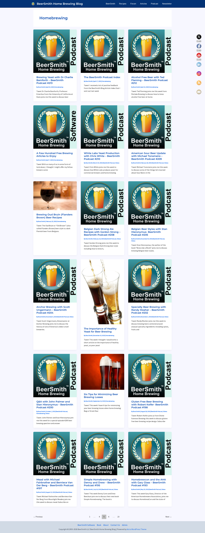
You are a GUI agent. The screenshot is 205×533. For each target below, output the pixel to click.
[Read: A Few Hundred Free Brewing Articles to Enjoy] (55, 126)
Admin (124, 525)
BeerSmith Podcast (109, 163)
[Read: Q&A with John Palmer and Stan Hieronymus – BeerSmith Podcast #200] (55, 375)
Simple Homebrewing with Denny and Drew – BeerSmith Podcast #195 (102, 482)
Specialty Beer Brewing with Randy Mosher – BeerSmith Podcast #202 (148, 310)
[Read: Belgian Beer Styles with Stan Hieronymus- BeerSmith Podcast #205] (150, 202)
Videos (117, 163)
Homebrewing (59, 87)
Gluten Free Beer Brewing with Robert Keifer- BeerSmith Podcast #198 (149, 404)
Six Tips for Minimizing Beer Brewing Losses (101, 396)
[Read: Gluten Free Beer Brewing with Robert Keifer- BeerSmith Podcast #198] (150, 375)
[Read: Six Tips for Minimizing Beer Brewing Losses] (102, 371)
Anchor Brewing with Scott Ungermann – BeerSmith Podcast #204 (53, 310)
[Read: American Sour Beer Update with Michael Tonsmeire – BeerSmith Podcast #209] (150, 126)
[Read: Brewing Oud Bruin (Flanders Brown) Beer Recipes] (55, 195)
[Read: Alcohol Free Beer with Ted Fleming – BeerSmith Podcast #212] (150, 51)
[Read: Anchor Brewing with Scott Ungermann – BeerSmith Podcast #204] (55, 280)
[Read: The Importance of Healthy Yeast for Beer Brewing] (102, 291)
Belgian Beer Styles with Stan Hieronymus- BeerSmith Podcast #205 (149, 232)
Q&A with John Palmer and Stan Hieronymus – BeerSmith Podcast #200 (54, 404)
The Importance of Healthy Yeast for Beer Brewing (100, 330)
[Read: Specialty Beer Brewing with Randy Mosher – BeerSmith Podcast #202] (150, 280)
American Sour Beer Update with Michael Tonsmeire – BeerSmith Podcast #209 (148, 156)
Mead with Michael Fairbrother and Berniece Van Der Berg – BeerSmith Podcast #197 (55, 484)
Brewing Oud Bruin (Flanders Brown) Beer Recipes (54, 216)
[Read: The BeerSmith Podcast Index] (102, 51)
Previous (38, 516)
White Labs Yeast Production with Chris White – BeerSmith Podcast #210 (102, 156)
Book (99, 525)
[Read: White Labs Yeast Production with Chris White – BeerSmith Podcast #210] (102, 126)
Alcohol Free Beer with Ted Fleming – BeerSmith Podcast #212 (149, 80)
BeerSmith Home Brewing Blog (60, 3)
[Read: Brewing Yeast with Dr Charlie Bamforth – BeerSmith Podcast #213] (55, 51)
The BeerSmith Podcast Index (102, 77)
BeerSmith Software (86, 525)
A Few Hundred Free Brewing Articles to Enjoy (54, 155)
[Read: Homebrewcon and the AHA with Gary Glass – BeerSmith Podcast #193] (150, 453)
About (106, 525)
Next (168, 516)
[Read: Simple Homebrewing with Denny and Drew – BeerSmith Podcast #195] (102, 453)
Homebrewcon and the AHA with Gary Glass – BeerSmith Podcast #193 (148, 482)
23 (118, 516)
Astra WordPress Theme (136, 529)
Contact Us (115, 525)
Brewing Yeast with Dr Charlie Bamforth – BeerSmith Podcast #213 (54, 80)
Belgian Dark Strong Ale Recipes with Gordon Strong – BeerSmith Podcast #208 (102, 232)
